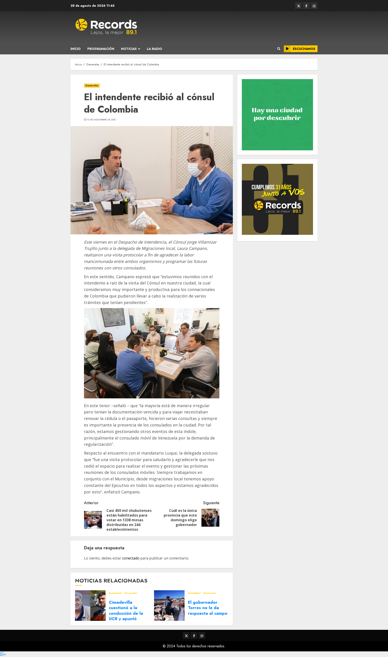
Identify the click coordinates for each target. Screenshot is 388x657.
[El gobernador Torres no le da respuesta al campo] (169, 605)
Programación (100, 49)
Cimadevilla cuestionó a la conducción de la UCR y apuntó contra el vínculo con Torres (126, 616)
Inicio (76, 49)
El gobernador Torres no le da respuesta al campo (207, 607)
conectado (130, 558)
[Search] (279, 48)
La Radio (154, 49)
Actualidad (115, 593)
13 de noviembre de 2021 (101, 119)
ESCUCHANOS (304, 49)
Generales (91, 85)
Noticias (129, 49)
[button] (3, 654)
